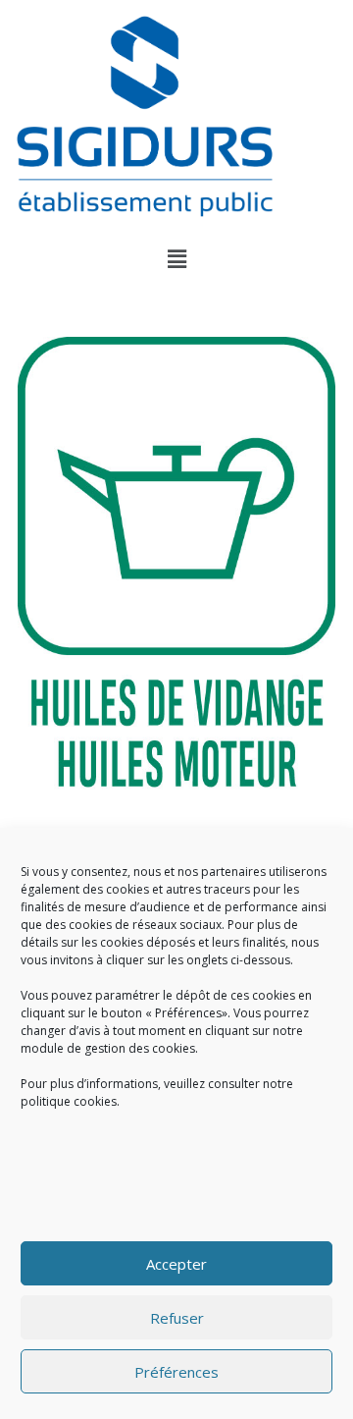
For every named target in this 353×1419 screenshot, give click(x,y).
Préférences (176, 1372)
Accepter (176, 1264)
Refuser (177, 1318)
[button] (176, 258)
